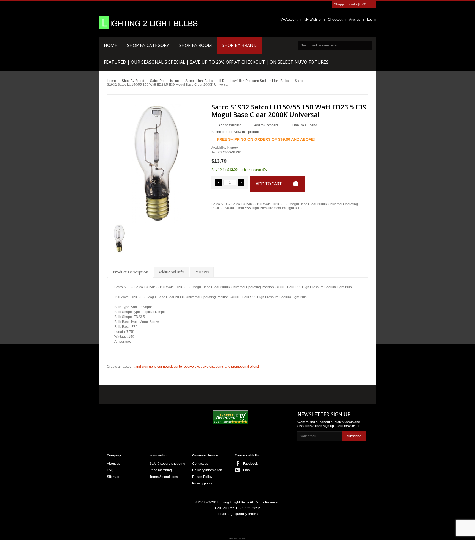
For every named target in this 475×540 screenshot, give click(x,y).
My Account (288, 19)
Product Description (130, 272)
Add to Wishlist (230, 125)
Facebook (250, 464)
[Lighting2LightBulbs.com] (148, 22)
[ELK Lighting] (187, 393)
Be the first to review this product (235, 132)
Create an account (120, 367)
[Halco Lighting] (157, 393)
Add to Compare (266, 125)
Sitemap (113, 477)
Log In (371, 19)
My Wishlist (312, 19)
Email (247, 470)
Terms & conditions (164, 477)
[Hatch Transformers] (126, 393)
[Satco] (223, 393)
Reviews (201, 272)
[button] (218, 182)
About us (113, 464)
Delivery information (207, 470)
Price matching (161, 470)
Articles (354, 19)
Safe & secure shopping (167, 464)
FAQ (110, 470)
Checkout (335, 19)
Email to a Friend (304, 125)
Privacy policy (202, 483)
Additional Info (171, 272)
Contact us (200, 464)
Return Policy (202, 477)
